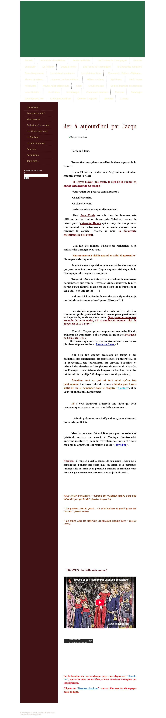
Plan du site (50, 713)
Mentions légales (25, 713)
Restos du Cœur (105, 344)
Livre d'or (120, 444)
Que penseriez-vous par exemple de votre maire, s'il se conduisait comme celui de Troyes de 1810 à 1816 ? (100, 320)
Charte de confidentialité (39, 713)
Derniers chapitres (88, 688)
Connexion (23, 715)
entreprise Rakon (90, 223)
